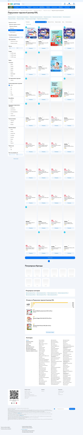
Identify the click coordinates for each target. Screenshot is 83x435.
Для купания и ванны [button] (29, 348)
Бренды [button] (27, 340)
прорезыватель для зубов (67, 378)
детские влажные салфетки (55, 379)
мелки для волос (41, 372)
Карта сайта (26, 398)
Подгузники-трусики (47, 10)
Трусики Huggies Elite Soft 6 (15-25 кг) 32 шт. (42, 318)
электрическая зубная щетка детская (56, 353)
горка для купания (65, 367)
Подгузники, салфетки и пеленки (26, 10)
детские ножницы (53, 369)
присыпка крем (65, 384)
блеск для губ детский (42, 370)
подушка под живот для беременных (68, 346)
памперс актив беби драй (55, 348)
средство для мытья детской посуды (56, 361)
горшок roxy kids (41, 352)
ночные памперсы (54, 363)
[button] (72, 7)
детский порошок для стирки (67, 356)
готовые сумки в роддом (66, 350)
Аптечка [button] (27, 344)
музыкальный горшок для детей (55, 367)
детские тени (41, 378)
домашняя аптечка (53, 380)
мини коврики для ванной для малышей (67, 363)
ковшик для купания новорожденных (66, 373)
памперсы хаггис (41, 348)
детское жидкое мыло (54, 374)
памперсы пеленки (66, 383)
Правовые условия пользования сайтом (23, 408)
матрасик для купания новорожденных (66, 361)
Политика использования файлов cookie (31, 395)
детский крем (53, 343)
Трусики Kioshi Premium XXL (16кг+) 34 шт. (42, 325)
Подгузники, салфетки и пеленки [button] (31, 350)
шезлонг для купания (66, 366)
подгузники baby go (42, 349)
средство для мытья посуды (67, 354)
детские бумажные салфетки (67, 382)
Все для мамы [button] (28, 345)
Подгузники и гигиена (15, 10)
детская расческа (53, 340)
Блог (59, 393)
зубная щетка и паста (42, 364)
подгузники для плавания (55, 352)
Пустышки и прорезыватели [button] (31, 349)
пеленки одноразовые (66, 381)
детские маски (53, 360)
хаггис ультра (53, 347)
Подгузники (12, 28)
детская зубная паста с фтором (55, 378)
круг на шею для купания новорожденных (54, 356)
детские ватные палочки (54, 342)
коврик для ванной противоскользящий (42, 384)
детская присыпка (53, 368)
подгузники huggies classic (55, 346)
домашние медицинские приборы (56, 381)
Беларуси (13, 409)
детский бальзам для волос (43, 381)
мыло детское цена (42, 376)
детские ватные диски (54, 341)
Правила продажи (27, 393)
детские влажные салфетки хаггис (44, 355)
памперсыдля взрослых (54, 384)
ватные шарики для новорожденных (44, 361)
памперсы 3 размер (42, 347)
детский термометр (54, 375)
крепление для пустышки (67, 377)
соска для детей (65, 376)
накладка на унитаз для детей (55, 373)
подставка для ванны (66, 360)
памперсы (40, 346)
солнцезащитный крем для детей (44, 377)
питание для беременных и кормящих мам (67, 347)
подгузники (53, 366)
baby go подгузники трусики (43, 343)
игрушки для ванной (42, 382)
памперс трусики (41, 341)
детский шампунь (53, 372)
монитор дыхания (53, 362)
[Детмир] (14, 4)
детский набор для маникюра (43, 371)
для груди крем (65, 341)
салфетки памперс (41, 354)
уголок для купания (66, 357)
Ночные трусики (12, 32)
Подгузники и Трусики (38, 10)
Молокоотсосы (65, 343)
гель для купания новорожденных (44, 359)
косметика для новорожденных (43, 360)
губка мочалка (65, 368)
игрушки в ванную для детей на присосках (67, 371)
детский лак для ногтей (42, 367)
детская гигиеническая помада (55, 354)
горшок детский (65, 365)
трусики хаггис (41, 342)
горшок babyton (41, 353)
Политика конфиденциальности (29, 394)
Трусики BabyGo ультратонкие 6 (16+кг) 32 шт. (42, 311)
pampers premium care (54, 349)
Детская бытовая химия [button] (30, 346)
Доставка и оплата (27, 391)
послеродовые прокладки (67, 349)
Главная (9, 10)
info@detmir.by (19, 413)
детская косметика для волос (43, 365)
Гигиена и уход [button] (28, 342)
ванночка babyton (41, 340)
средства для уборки (66, 355)
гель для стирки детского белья (55, 357)
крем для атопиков (42, 358)
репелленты (40, 366)
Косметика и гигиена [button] (29, 341)
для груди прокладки (66, 340)
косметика (64, 342)
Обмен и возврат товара (28, 392)
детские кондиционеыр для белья (68, 351)
